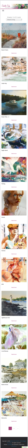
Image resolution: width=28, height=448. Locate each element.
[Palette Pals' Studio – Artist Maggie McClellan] (14, 5)
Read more (14, 53)
